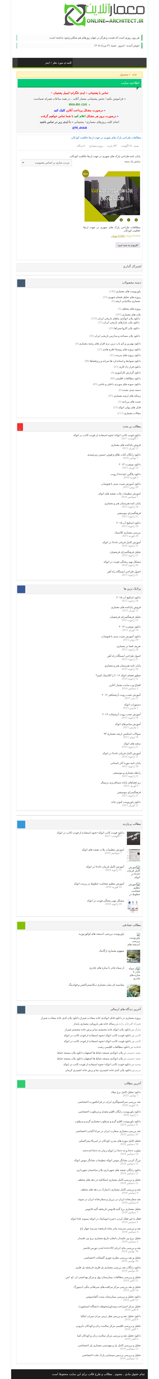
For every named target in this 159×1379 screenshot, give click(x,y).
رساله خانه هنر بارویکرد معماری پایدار (94, 1023)
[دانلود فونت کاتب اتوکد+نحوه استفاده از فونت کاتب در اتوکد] (133, 844)
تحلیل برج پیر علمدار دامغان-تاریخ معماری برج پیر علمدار (109, 1238)
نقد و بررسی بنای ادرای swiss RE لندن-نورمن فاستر (112, 1247)
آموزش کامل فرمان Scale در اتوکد (121, 542)
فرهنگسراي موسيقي (129, 513)
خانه (134, 74)
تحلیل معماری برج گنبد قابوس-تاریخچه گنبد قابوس (113, 1209)
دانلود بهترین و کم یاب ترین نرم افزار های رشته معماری (110, 343)
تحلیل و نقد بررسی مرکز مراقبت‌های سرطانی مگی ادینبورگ (107, 1286)
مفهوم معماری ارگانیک (111, 950)
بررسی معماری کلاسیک (127, 532)
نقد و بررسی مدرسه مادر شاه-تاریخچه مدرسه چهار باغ (110, 1228)
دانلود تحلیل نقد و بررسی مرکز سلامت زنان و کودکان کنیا (109, 1335)
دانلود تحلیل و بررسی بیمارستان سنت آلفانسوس (113, 1296)
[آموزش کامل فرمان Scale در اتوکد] (133, 877)
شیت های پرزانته (131, 401)
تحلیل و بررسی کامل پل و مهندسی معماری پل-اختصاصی (109, 1345)
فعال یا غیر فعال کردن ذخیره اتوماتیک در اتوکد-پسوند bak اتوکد (106, 1218)
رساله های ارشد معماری (127, 395)
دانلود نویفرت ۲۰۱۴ (130, 464)
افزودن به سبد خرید (128, 245)
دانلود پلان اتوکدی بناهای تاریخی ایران (119, 318)
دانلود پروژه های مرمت (128, 355)
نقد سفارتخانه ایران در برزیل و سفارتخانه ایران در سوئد (109, 1199)
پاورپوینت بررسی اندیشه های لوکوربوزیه (101, 933)
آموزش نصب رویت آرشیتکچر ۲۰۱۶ (121, 694)
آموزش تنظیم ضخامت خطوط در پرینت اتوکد (99, 883)
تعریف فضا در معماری (129, 646)
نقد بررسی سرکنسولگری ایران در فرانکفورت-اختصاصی (109, 1101)
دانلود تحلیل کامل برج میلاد (126, 1092)
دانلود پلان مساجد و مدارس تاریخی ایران (117, 335)
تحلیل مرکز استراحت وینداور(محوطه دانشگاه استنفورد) (110, 1306)
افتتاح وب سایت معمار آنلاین (125, 685)
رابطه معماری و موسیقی (127, 772)
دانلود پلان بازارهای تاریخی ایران (121, 322)
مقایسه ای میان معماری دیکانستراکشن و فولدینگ (96, 984)
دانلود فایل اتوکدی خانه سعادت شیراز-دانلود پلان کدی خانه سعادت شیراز (81, 1017)
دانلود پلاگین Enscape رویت (126, 474)
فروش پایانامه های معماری (126, 444)
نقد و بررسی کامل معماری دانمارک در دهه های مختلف (111, 1189)
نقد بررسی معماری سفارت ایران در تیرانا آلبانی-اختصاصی (108, 1131)
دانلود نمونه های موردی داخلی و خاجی (119, 384)
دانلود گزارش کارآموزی (128, 372)
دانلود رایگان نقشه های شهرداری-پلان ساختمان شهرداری (109, 1170)
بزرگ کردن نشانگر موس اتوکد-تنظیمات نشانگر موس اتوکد (107, 1160)
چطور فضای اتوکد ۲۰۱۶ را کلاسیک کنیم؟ (118, 675)
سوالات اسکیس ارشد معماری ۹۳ (122, 733)
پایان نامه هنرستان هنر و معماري (123, 503)
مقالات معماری (132, 413)
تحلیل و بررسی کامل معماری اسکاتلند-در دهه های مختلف (109, 1179)
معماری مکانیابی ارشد (127, 301)
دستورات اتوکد (132, 704)
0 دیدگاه (81, 145)
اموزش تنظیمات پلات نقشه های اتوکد (119, 493)
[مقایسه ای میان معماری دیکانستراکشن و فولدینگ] (133, 996)
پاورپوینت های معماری (128, 291)
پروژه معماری (133, 1017)
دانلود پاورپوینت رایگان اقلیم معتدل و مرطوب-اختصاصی (109, 1111)
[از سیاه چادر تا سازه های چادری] (133, 978)
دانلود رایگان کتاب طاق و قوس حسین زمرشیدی (114, 454)
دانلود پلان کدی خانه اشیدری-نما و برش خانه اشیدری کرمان (98, 1070)
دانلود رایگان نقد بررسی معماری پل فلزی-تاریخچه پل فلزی (108, 1267)
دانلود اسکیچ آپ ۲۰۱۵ (128, 522)
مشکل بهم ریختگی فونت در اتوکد (122, 561)
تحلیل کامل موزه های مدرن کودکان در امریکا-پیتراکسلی (110, 1140)
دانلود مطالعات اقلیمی (128, 378)
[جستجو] (21, 61)
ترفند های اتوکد (132, 743)
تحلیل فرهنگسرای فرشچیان (125, 552)
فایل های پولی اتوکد (129, 407)
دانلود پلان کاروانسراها (127, 328)
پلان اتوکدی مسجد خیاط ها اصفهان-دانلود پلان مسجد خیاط (90, 1052)
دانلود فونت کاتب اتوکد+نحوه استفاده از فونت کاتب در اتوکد (107, 435)
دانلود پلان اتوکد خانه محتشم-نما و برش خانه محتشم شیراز (98, 1029)
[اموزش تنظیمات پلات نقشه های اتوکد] (133, 861)
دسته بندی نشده (131, 389)
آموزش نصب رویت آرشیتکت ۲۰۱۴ (121, 714)
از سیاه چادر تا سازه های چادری (106, 967)
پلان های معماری (131, 314)
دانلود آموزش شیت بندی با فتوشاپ (121, 483)
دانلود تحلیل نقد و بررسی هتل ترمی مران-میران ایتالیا (111, 1316)
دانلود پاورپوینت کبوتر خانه (126, 801)
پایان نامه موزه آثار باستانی (125, 763)
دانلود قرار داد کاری (130, 366)
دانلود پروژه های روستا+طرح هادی (122, 349)
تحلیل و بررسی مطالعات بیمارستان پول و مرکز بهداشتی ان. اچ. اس (103, 1277)
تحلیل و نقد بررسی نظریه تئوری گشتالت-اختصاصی (112, 1257)
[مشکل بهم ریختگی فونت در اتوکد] (133, 912)
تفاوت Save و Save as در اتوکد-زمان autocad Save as (112, 1150)
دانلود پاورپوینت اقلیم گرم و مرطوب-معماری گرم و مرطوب (108, 1121)
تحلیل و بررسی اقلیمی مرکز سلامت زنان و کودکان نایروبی (108, 1325)
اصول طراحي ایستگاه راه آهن (124, 571)
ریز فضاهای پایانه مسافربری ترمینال (121, 782)
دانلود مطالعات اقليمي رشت (114, 1046)
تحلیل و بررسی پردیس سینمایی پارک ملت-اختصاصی (111, 1355)
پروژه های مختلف (131, 308)
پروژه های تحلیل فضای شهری (124, 297)
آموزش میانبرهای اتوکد (128, 724)
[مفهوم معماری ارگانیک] (133, 962)
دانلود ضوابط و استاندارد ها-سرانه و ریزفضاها (115, 360)
